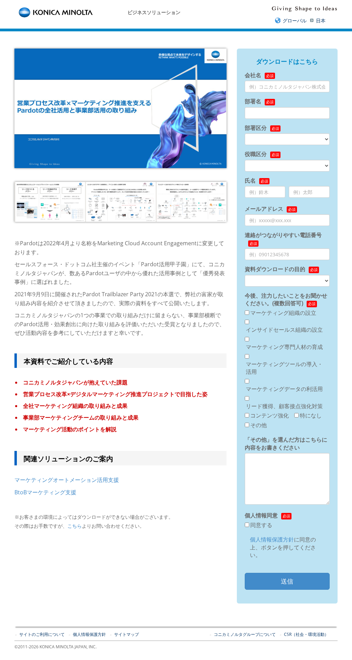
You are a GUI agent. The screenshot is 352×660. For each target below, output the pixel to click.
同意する (261, 525)
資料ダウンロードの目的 (275, 269)
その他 (258, 425)
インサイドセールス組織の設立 (284, 329)
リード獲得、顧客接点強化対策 (284, 406)
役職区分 (256, 154)
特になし (311, 415)
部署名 (253, 101)
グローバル (295, 20)
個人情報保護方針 (272, 539)
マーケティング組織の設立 (283, 313)
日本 (321, 20)
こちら (74, 526)
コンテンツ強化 (269, 415)
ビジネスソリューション (154, 12)
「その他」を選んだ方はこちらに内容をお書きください (286, 443)
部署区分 (256, 128)
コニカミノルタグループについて (245, 634)
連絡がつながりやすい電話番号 (283, 235)
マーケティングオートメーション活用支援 (66, 480)
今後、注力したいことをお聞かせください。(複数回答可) (286, 299)
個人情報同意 (261, 515)
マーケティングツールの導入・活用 (284, 367)
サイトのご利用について (42, 634)
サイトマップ (126, 634)
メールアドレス (264, 209)
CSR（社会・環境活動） (306, 634)
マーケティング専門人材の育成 (284, 347)
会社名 (253, 75)
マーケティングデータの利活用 (284, 389)
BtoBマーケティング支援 (45, 492)
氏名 (250, 180)
